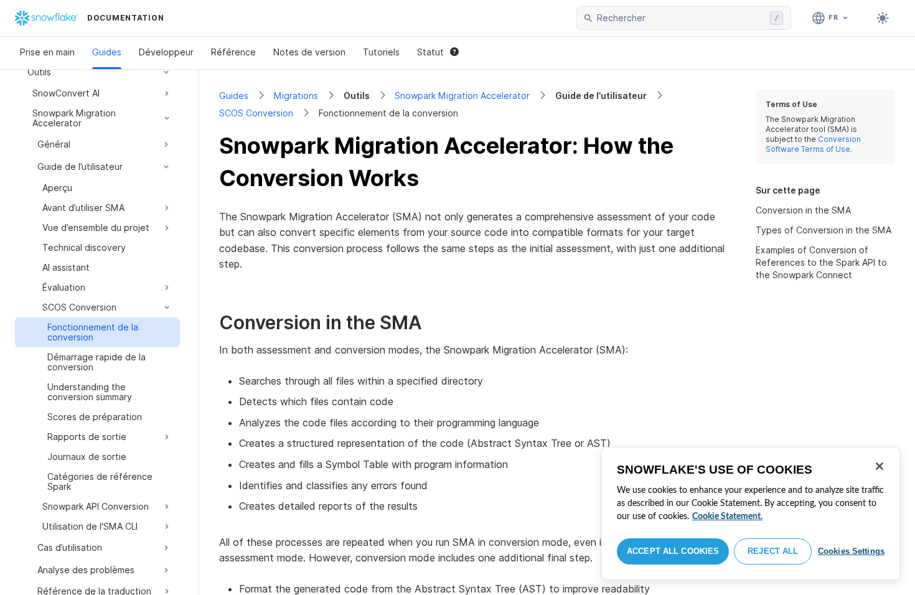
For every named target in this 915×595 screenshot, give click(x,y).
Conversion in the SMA (803, 210)
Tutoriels (381, 52)
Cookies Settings (851, 551)
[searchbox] (681, 18)
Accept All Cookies (673, 551)
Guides (106, 52)
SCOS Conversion (256, 113)
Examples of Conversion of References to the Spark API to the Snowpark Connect (821, 262)
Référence (233, 52)
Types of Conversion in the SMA (823, 230)
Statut (430, 52)
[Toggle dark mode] (882, 18)
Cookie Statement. (727, 516)
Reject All (773, 551)
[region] (750, 513)
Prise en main (47, 52)
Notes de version (309, 52)
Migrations (296, 95)
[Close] (879, 466)
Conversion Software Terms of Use (813, 144)
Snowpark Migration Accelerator (462, 95)
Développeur (166, 52)
